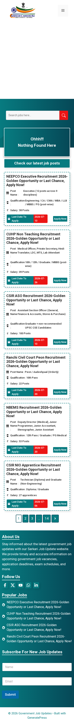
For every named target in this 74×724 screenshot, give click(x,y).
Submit (10, 694)
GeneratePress (37, 717)
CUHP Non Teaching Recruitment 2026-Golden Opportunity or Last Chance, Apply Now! (33, 238)
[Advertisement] (37, 60)
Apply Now (60, 218)
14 (47, 518)
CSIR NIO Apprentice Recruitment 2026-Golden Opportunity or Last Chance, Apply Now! (33, 469)
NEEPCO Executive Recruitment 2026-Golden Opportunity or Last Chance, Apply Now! (37, 180)
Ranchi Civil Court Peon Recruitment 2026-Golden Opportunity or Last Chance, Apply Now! (36, 361)
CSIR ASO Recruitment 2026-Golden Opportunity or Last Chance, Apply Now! (35, 300)
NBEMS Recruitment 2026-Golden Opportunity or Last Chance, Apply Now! (34, 411)
